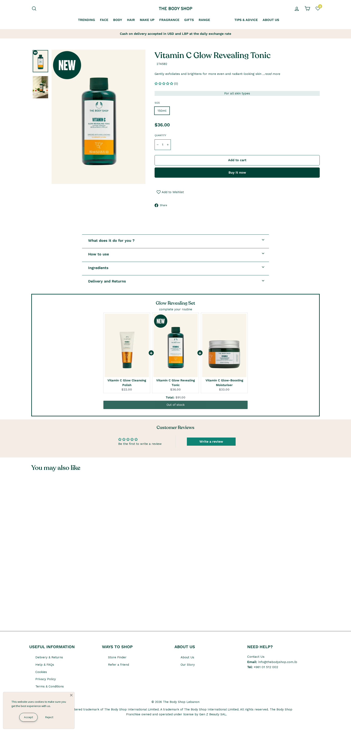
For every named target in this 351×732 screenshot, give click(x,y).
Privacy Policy (45, 679)
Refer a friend (118, 664)
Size (157, 102)
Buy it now (237, 172)
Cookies (41, 672)
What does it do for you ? (111, 240)
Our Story (188, 664)
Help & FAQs (44, 664)
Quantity (160, 135)
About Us (187, 657)
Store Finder (117, 657)
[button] (164, 83)
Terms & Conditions (49, 686)
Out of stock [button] (176, 405)
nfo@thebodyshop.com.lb (278, 662)
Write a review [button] (211, 441)
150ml (162, 111)
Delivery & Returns (49, 657)
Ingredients (98, 268)
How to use (98, 254)
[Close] (71, 695)
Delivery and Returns (107, 281)
